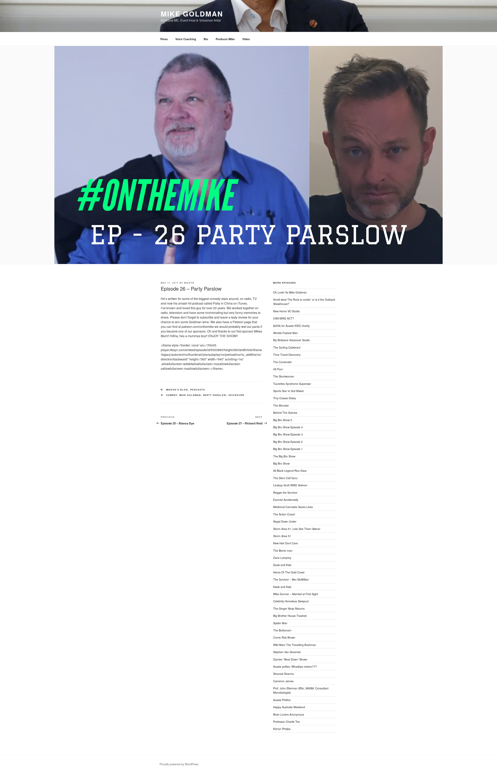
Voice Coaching (185, 39)
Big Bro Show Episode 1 (288, 449)
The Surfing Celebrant (286, 347)
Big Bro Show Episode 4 (288, 427)
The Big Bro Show (284, 456)
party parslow (214, 395)
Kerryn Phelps (281, 729)
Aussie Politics (282, 700)
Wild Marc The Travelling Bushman (294, 645)
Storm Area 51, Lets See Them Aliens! (296, 529)
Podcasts (197, 389)
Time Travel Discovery (287, 355)
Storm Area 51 (282, 536)
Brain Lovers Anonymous (288, 714)
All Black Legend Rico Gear (290, 471)
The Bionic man (282, 550)
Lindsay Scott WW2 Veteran (290, 485)
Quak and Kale (282, 565)
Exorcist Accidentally (285, 500)
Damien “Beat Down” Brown (290, 659)
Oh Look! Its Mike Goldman (290, 292)
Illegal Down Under (284, 521)
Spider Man (280, 623)
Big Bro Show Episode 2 (288, 442)
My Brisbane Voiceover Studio (291, 340)
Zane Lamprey (282, 558)
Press (164, 39)
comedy (171, 395)
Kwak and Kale (282, 587)
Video (246, 39)
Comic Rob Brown (284, 637)
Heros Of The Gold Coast (288, 572)
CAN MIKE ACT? (283, 318)
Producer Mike (225, 39)
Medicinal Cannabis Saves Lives (293, 507)
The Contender (282, 362)
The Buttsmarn (282, 630)
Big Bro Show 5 (282, 420)
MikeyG (189, 282)
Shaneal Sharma (283, 674)
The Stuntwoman (283, 376)
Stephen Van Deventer (287, 652)
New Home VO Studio (286, 311)
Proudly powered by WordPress (179, 764)
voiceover (236, 395)
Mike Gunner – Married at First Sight (295, 594)
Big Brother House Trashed (290, 616)
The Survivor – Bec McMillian (291, 579)
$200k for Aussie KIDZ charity (291, 326)
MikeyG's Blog (177, 389)
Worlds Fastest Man (285, 333)
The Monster (281, 405)
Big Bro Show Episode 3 (288, 434)
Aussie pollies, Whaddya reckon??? (295, 666)
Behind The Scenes (285, 413)
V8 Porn (278, 369)
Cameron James (283, 681)
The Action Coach (284, 514)
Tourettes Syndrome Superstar (292, 384)
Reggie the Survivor (285, 492)
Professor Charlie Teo (286, 722)
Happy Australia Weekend (289, 707)
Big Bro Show (281, 463)
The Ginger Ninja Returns (289, 608)
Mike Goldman (192, 14)
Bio (206, 39)
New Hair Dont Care (285, 543)
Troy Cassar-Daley (284, 398)
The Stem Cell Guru (285, 478)
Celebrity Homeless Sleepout (291, 601)
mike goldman (190, 395)
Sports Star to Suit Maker (288, 391)
